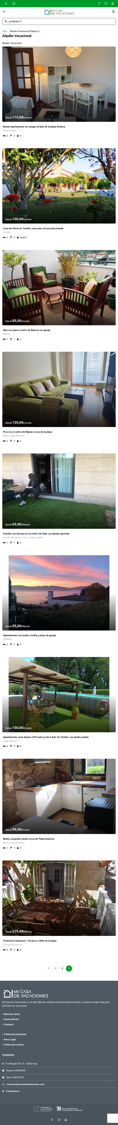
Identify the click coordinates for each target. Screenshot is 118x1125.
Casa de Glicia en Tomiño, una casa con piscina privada (33, 228)
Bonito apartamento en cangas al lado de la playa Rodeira (34, 126)
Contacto (8, 1024)
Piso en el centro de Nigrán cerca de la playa (27, 432)
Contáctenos (12, 1091)
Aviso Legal (10, 1039)
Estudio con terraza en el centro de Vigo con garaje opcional (36, 533)
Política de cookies (14, 1044)
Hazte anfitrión (11, 1019)
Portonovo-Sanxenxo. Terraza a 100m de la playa (29, 940)
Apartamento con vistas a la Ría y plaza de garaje (29, 635)
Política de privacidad (15, 1034)
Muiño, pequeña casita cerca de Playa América (28, 839)
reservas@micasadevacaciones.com (25, 1084)
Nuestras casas (12, 1014)
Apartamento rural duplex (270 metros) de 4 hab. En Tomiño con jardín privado (46, 737)
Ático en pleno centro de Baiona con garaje (26, 330)
